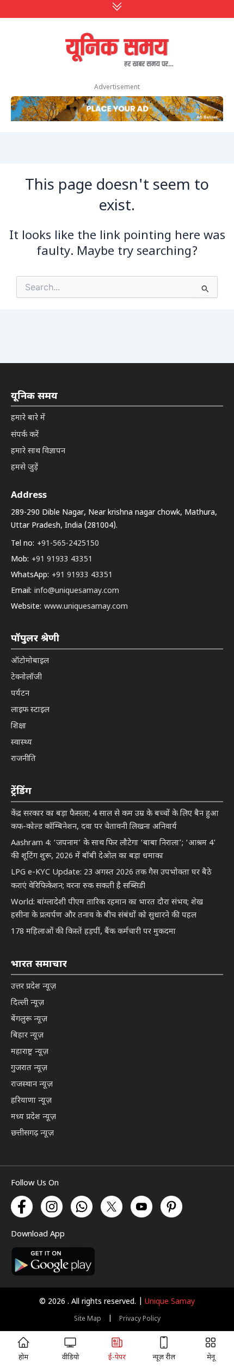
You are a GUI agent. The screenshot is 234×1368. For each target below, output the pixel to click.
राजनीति (23, 759)
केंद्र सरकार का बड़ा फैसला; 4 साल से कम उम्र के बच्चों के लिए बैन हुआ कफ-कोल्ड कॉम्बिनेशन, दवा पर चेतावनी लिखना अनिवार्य (114, 820)
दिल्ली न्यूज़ (27, 1003)
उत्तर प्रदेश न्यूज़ (33, 987)
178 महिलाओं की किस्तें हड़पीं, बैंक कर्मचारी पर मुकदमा (93, 932)
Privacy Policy (140, 1319)
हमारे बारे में (28, 418)
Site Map (87, 1319)
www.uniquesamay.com (86, 607)
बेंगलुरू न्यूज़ (29, 1019)
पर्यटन (20, 694)
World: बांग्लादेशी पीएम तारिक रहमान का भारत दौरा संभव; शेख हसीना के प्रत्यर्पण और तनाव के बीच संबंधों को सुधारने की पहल (107, 909)
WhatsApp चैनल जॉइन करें (116, 1222)
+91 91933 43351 (62, 559)
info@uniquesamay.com (76, 591)
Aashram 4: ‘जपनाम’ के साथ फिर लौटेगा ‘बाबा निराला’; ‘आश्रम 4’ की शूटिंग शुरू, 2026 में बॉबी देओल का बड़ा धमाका (113, 849)
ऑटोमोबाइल (30, 661)
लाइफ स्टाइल (30, 710)
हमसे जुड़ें (24, 468)
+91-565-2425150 (68, 544)
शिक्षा (18, 726)
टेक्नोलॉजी (26, 677)
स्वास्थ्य (21, 743)
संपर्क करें (25, 435)
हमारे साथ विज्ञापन (38, 451)
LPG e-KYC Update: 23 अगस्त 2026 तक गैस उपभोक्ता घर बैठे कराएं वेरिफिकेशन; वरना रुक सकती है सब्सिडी (111, 879)
